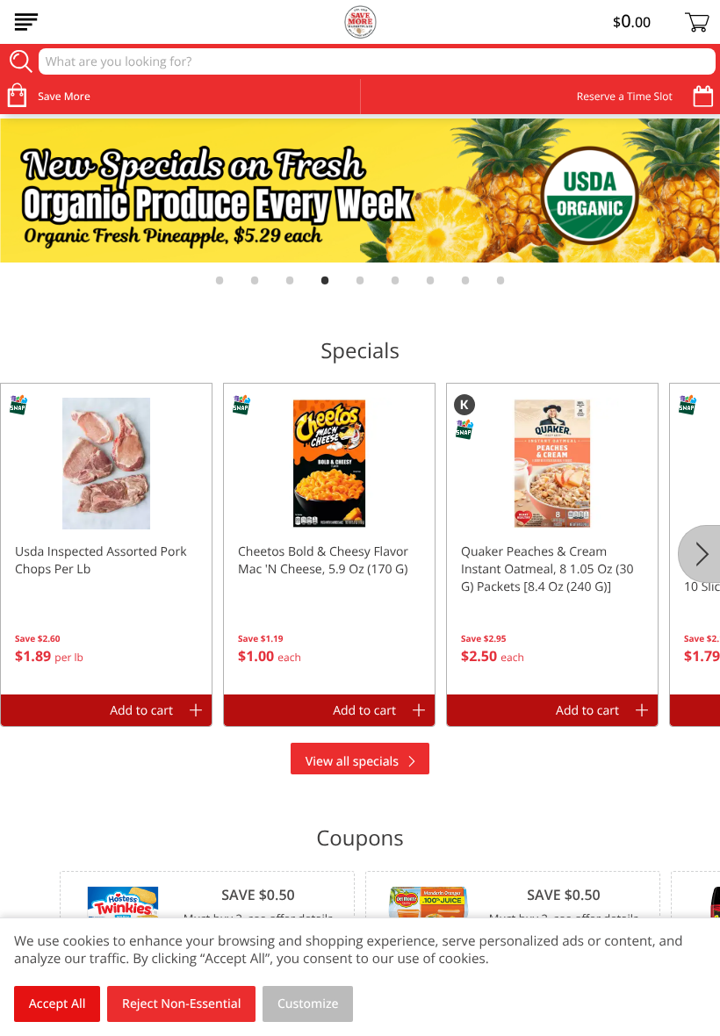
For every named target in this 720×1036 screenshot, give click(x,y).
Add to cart (141, 710)
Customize (308, 1004)
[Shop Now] (26, 22)
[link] (360, 191)
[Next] (699, 554)
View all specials (352, 761)
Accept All (57, 1004)
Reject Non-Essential (181, 1004)
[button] (106, 539)
